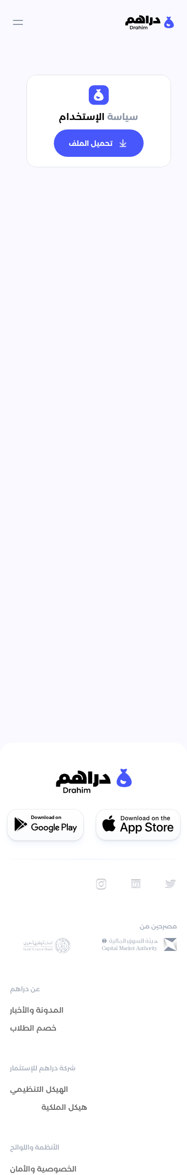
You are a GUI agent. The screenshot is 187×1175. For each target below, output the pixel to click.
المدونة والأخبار (37, 1010)
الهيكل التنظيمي (39, 1089)
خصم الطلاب (33, 1028)
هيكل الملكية (64, 1107)
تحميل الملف (91, 143)
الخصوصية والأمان (43, 1169)
